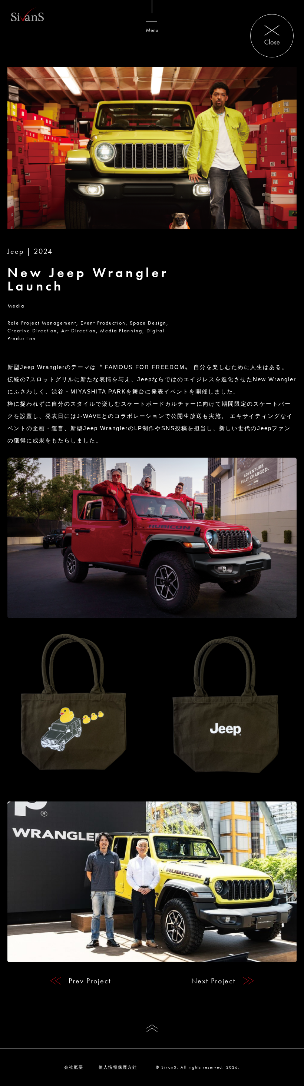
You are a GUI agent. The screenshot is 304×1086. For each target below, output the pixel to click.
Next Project (213, 981)
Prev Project (90, 981)
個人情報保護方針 (118, 1067)
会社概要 (73, 1067)
